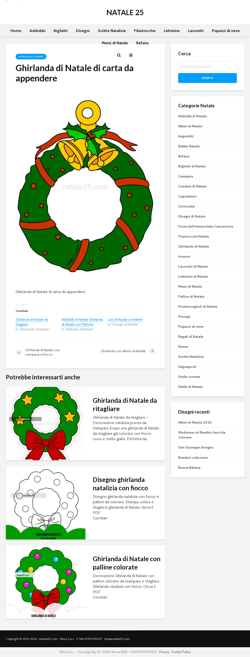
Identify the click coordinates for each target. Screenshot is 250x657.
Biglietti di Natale (192, 166)
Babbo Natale (189, 146)
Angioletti (186, 136)
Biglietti (61, 30)
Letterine (172, 30)
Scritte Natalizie (112, 30)
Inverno (184, 256)
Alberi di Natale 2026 (194, 422)
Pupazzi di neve (226, 30)
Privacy (164, 652)
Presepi (184, 316)
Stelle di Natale (190, 386)
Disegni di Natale (191, 216)
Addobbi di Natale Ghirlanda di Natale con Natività (82, 322)
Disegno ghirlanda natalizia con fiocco (120, 484)
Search (207, 78)
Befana (142, 43)
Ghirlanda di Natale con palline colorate (126, 563)
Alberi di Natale (190, 126)
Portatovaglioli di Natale (197, 306)
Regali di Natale (190, 336)
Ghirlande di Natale (193, 246)
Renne (183, 346)
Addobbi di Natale (192, 116)
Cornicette (186, 206)
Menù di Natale (115, 43)
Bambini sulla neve (193, 457)
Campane (185, 176)
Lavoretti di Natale (193, 266)
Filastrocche (145, 30)
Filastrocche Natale (193, 236)
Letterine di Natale (193, 276)
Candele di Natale (192, 186)
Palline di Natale (191, 296)
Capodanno (187, 196)
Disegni (83, 30)
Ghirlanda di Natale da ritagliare (125, 404)
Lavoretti (196, 30)
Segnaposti (187, 366)
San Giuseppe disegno (196, 447)
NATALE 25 (125, 12)
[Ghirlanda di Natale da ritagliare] (45, 423)
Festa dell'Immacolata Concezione (205, 226)
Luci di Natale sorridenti (125, 319)
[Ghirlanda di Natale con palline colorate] (45, 581)
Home (15, 30)
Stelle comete (189, 376)
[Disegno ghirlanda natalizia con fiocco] (45, 502)
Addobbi (37, 30)
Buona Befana (189, 467)
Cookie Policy (181, 652)
